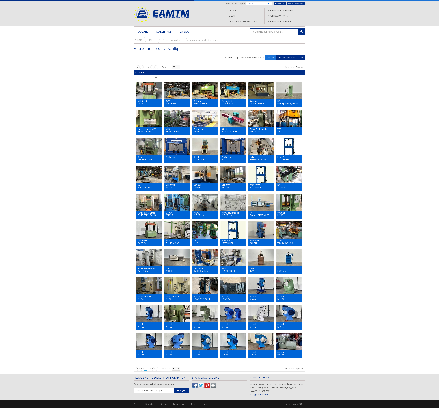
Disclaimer (150, 404)
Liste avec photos (286, 57)
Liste (301, 57)
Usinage (232, 10)
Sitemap (164, 404)
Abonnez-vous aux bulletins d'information (154, 384)
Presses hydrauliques (173, 40)
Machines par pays (278, 15)
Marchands (163, 31)
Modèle (139, 72)
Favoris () (279, 3)
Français (252, 3)
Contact (185, 31)
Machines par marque (279, 21)
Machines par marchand (281, 10)
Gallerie (270, 57)
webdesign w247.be (295, 404)
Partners (195, 404)
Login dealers (179, 404)
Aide (206, 404)
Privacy (137, 404)
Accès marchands (296, 3)
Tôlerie (231, 15)
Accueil (143, 31)
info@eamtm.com (259, 394)
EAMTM (161, 14)
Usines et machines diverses (242, 21)
